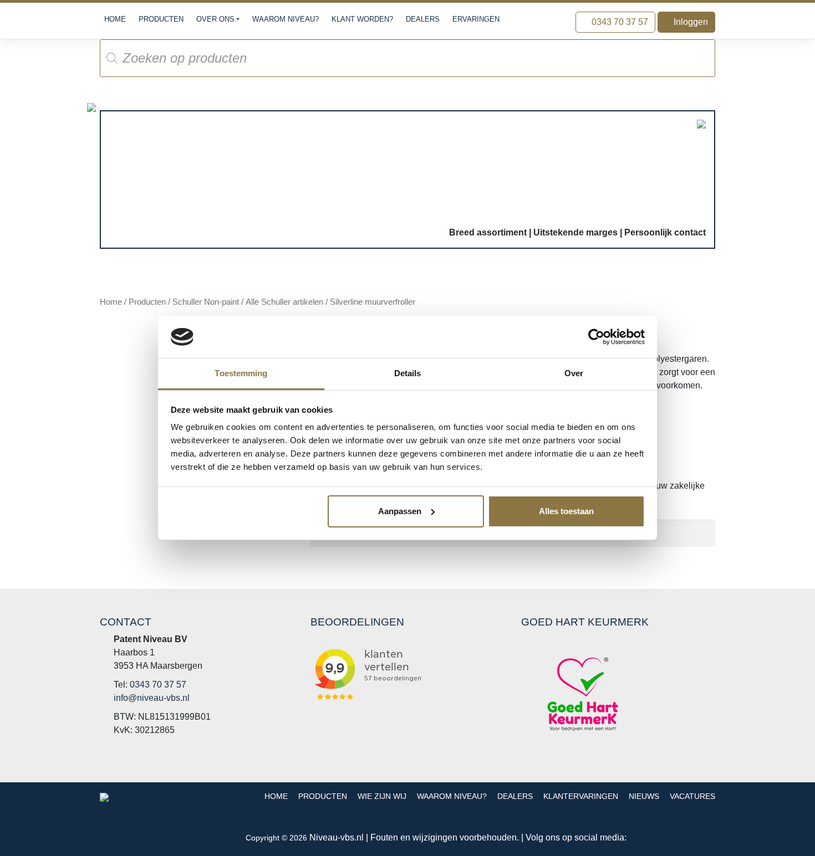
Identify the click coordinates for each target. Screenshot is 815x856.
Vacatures (692, 796)
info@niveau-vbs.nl (152, 698)
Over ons (215, 19)
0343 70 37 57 (618, 22)
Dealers (423, 19)
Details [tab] (407, 373)
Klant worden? (362, 19)
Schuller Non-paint (205, 302)
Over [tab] (573, 373)
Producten (161, 19)
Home (115, 19)
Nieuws (644, 796)
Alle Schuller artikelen (284, 302)
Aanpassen (399, 511)
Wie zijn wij (382, 796)
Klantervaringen (580, 796)
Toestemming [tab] (241, 373)
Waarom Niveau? (285, 19)
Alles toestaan (566, 511)
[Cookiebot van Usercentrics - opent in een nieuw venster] (596, 337)
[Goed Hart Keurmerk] (582, 694)
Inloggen (689, 22)
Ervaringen (476, 19)
